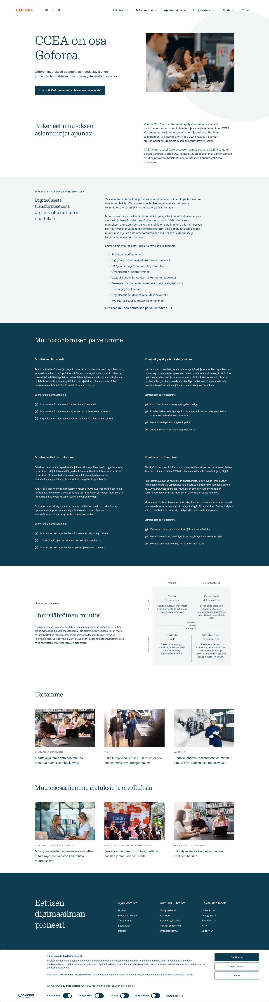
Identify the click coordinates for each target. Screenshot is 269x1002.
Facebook (207, 920)
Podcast (122, 930)
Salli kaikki (237, 957)
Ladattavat (124, 925)
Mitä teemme (144, 10)
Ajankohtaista (173, 10)
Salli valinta (237, 966)
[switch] (99, 995)
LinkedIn (207, 910)
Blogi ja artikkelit (127, 915)
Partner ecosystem (170, 925)
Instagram (208, 915)
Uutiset (122, 910)
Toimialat (119, 10)
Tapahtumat (125, 920)
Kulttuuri (165, 915)
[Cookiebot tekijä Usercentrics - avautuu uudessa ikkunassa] (26, 996)
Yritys (245, 10)
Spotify (206, 930)
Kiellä (237, 975)
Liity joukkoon (202, 10)
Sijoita (226, 10)
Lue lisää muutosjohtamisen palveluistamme (136, 308)
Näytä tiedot (172, 996)
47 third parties (72, 985)
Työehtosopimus (169, 930)
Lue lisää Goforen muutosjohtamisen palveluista (69, 90)
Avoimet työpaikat (170, 920)
